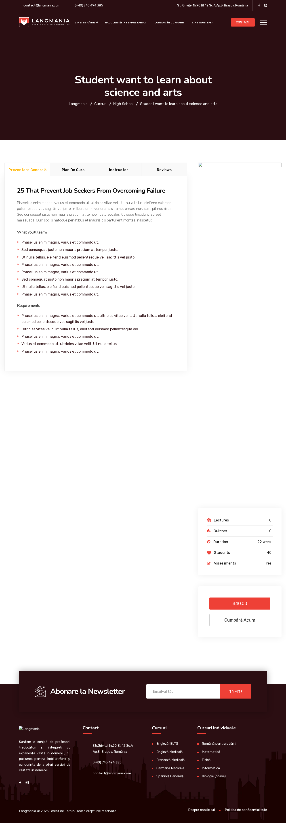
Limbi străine (85, 22)
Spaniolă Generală (169, 776)
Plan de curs (73, 170)
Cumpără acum (239, 620)
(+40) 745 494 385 (89, 5)
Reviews (164, 170)
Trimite (235, 692)
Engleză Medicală (169, 752)
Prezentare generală (27, 170)
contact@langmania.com (41, 5)
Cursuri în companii (169, 22)
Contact (243, 22)
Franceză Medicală (170, 760)
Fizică (206, 760)
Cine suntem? (202, 22)
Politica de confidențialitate (246, 810)
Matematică (211, 752)
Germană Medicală (170, 768)
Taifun (70, 811)
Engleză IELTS (167, 744)
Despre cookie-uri (201, 810)
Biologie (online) (214, 776)
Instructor (118, 170)
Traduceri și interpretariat (124, 22)
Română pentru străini (219, 744)
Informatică (211, 768)
